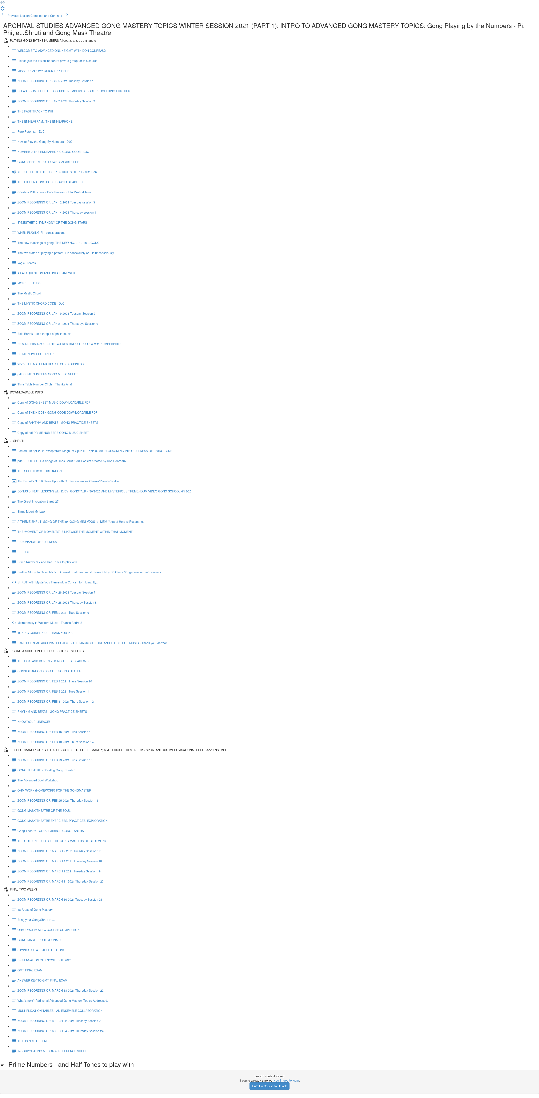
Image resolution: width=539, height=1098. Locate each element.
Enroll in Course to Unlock (269, 1086)
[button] (2, 4)
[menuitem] (2, 10)
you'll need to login (286, 1080)
